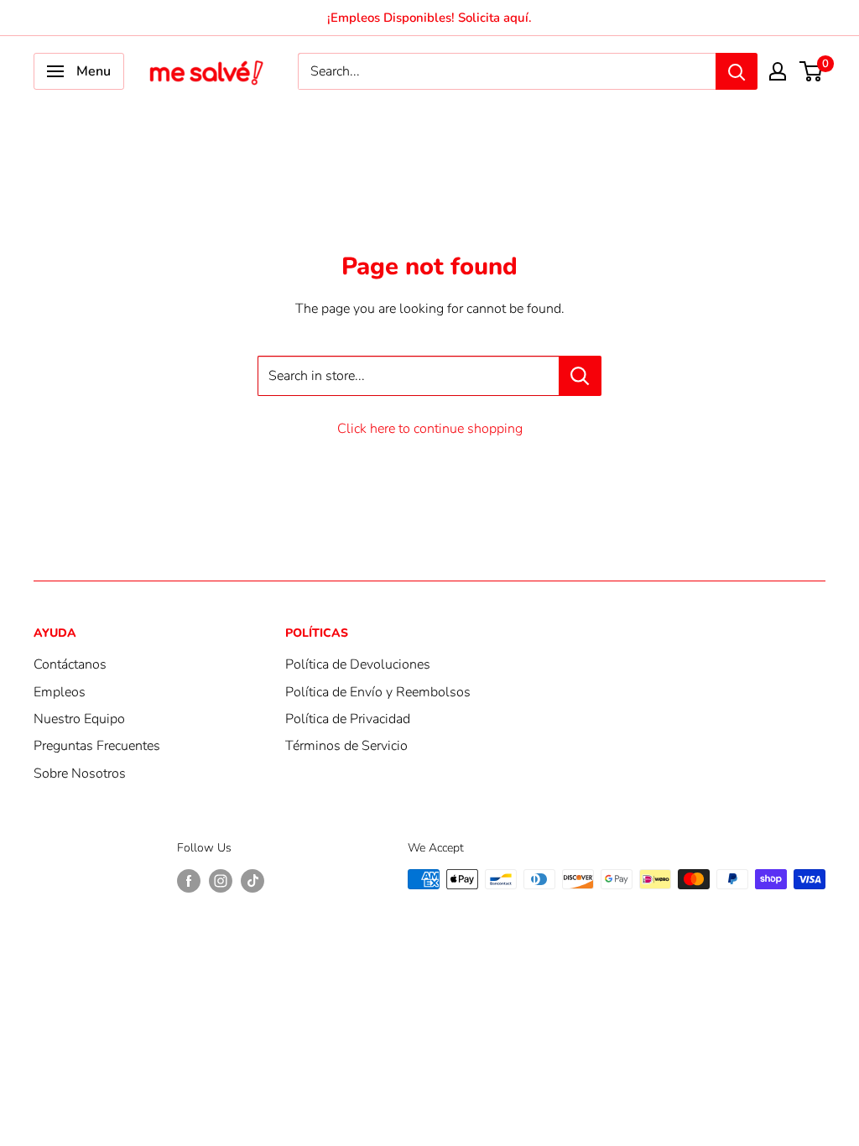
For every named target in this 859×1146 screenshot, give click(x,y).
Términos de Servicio (346, 746)
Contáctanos (70, 664)
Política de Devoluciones (357, 664)
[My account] (777, 71)
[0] (811, 71)
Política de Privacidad (347, 719)
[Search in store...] (580, 376)
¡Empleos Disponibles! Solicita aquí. (429, 17)
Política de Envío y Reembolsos (378, 692)
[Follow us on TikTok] (252, 881)
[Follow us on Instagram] (220, 881)
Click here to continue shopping (430, 428)
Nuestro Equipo (79, 719)
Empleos (60, 692)
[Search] (736, 71)
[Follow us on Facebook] (188, 881)
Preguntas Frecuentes (97, 746)
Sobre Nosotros (80, 773)
